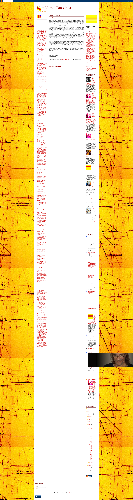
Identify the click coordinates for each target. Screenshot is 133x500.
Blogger (77, 492)
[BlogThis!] (77, 59)
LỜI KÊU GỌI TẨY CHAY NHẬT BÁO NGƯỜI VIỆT (41, 164)
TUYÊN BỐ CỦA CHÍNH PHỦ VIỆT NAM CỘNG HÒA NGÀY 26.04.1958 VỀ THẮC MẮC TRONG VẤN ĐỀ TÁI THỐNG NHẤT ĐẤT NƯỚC (41, 172)
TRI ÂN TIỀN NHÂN (40, 227)
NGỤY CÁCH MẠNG (40, 231)
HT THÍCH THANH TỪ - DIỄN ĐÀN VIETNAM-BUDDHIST (41, 221)
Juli (89, 418)
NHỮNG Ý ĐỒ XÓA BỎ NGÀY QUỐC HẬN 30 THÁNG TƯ (41, 199)
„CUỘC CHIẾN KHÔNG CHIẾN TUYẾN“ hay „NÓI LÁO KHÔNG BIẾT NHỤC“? (41, 60)
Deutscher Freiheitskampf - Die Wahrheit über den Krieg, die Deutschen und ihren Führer (92, 264)
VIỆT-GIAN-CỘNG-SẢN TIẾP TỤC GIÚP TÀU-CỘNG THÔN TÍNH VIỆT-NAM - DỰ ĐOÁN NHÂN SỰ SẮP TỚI (41, 298)
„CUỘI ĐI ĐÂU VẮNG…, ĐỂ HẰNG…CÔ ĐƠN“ (41, 121)
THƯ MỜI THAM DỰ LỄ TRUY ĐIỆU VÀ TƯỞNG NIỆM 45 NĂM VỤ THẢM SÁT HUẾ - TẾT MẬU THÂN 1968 (41, 113)
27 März (91, 428)
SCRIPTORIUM (91, 348)
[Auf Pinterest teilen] (80, 59)
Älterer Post (80, 101)
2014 (88, 408)
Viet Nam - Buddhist (54, 8)
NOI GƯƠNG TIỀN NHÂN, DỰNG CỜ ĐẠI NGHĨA (42, 196)
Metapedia (90, 280)
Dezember (90, 413)
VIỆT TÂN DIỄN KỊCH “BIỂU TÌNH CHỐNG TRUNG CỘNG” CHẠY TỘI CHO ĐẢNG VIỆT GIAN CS (42, 292)
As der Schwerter (91, 252)
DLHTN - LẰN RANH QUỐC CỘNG (41, 259)
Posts (38, 486)
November (90, 414)
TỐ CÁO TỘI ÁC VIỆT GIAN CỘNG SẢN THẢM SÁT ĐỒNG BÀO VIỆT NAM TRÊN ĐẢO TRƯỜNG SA (41, 251)
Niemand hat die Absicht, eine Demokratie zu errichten (92, 295)
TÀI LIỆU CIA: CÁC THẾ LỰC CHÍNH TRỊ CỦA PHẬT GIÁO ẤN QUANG (41, 167)
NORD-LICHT (90, 335)
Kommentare (39, 488)
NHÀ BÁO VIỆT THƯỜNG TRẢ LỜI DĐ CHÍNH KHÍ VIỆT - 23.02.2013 (41, 68)
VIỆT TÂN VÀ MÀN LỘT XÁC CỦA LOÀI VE (41, 266)
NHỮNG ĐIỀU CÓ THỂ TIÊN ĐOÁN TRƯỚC (41, 229)
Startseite (67, 101)
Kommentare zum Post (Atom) (68, 104)
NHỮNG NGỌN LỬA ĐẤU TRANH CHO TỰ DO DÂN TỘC (42, 207)
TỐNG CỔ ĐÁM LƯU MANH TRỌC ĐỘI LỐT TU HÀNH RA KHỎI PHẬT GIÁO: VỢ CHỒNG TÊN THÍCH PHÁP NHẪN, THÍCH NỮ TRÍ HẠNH (42, 38)
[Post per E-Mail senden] (73, 59)
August (89, 416)
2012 (88, 411)
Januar (89, 467)
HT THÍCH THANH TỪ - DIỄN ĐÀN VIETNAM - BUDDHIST (62, 18)
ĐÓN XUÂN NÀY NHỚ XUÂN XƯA (41, 234)
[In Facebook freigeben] (79, 59)
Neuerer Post (52, 101)
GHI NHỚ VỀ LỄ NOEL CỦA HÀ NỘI (41, 256)
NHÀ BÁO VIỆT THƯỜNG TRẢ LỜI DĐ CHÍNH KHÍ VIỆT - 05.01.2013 (41, 108)
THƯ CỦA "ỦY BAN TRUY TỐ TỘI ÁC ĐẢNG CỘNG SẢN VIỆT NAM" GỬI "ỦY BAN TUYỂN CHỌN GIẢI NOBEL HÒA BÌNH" (42, 95)
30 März (91, 425)
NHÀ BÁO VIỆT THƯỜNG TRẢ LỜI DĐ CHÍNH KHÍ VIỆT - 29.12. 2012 (41, 118)
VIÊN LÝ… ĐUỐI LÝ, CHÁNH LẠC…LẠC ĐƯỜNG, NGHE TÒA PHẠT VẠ (41, 73)
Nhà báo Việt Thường (92, 313)
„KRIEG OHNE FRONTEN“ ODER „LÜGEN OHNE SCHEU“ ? (42, 64)
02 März (91, 462)
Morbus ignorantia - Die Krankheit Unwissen (91, 292)
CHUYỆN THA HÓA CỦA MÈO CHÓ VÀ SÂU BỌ (41, 278)
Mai (89, 421)
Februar (90, 465)
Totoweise (90, 352)
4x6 (70, 492)
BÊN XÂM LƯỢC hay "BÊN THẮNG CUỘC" (41, 126)
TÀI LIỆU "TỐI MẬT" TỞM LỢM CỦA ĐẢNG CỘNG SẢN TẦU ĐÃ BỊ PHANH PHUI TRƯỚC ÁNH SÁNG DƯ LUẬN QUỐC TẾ (42, 55)
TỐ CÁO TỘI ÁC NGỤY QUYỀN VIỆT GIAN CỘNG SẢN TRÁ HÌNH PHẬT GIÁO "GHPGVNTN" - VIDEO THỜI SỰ (91, 62)
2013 (88, 410)
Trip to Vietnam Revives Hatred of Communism (41, 288)
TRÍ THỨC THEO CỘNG (41, 188)
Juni (89, 419)
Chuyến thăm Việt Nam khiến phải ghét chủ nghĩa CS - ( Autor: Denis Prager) (42, 274)
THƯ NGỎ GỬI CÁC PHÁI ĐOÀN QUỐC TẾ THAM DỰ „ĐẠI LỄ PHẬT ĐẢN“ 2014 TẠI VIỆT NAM (41, 32)
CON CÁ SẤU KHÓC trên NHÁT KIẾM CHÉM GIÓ (41, 218)
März (89, 424)
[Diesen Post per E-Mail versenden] (75, 59)
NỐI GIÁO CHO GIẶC (41, 186)
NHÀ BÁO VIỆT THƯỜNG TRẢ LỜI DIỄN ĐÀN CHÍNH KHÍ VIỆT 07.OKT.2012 (41, 136)
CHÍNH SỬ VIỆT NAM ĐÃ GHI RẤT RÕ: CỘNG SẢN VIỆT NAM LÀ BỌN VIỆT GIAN (41, 244)
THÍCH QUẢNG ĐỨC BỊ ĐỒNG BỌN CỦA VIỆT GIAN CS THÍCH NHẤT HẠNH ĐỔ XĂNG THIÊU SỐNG (41, 238)
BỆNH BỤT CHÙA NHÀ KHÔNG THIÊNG (41, 181)
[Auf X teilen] (78, 59)
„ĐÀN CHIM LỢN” (40, 123)
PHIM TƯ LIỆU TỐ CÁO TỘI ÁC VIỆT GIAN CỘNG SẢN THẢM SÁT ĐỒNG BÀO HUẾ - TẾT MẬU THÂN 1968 (41, 130)
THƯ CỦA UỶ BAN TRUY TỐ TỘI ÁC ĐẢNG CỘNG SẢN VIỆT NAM (41, 203)
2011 (88, 469)
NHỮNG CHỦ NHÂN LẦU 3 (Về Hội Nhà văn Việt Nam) (41, 177)
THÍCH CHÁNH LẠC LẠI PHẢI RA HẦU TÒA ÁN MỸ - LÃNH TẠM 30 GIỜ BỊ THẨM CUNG (42, 90)
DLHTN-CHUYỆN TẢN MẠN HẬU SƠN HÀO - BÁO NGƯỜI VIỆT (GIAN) (41, 160)
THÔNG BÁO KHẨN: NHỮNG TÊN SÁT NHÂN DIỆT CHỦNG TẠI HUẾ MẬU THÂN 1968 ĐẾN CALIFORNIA (41, 191)
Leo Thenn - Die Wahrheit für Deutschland (91, 276)
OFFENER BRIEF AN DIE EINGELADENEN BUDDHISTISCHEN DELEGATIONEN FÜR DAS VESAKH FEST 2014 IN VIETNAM (41, 27)
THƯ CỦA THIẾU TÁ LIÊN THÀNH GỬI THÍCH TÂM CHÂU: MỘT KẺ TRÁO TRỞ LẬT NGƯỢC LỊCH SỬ (41, 44)
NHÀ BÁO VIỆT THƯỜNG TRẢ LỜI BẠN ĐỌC (41, 225)
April (89, 422)
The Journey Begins (91, 253)
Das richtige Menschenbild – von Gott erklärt (92, 240)
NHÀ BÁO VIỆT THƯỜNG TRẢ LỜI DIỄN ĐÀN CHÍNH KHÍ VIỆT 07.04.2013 (41, 50)
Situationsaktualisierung (92, 367)
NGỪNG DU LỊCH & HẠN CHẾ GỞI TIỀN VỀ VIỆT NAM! (41, 156)
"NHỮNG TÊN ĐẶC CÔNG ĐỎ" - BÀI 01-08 (91, 66)
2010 (88, 470)
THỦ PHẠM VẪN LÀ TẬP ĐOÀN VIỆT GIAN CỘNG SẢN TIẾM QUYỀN (41, 262)
